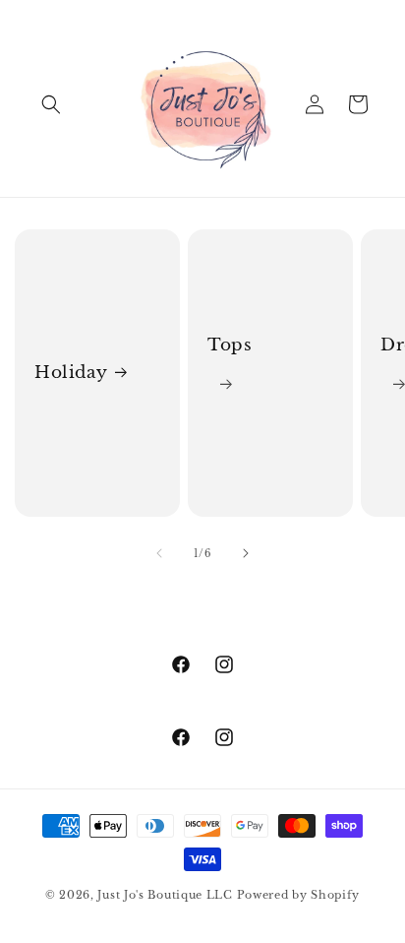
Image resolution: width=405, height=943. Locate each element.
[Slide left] (159, 553)
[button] (51, 104)
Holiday (70, 372)
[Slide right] (245, 553)
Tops (229, 345)
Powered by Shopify (299, 895)
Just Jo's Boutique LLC (164, 895)
